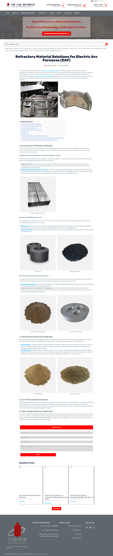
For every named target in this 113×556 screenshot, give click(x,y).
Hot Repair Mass (26, 350)
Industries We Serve (28, 13)
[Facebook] (90, 527)
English (95, 1)
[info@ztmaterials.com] (84, 6)
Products (42, 13)
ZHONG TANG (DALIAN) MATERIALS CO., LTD (22, 6)
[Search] (106, 44)
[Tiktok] (94, 527)
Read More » (22, 501)
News (58, 13)
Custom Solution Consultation (55, 33)
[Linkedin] (86, 527)
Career (51, 13)
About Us (15, 13)
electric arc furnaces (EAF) (50, 71)
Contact (77, 13)
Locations (68, 13)
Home (8, 13)
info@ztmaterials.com (74, 5)
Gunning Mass (25, 345)
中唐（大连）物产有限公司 (23, 5)
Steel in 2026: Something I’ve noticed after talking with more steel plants (56, 497)
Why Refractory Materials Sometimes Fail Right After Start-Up (82, 496)
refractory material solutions (43, 76)
